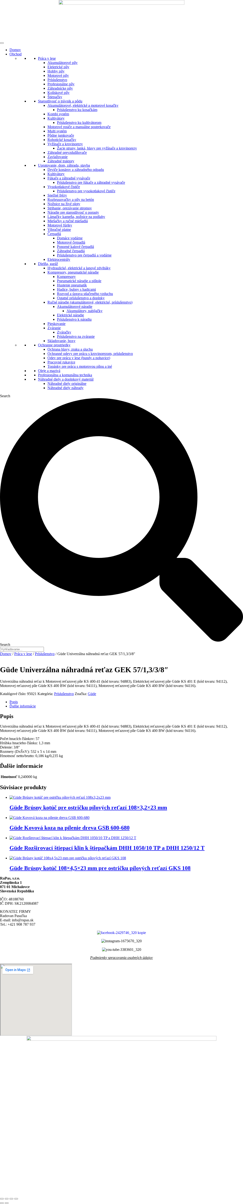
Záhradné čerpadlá (71, 251)
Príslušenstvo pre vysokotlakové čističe (86, 191)
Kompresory (66, 277)
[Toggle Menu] (2, 43)
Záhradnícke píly (60, 88)
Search (5, 396)
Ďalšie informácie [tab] (22, 706)
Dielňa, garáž (48, 264)
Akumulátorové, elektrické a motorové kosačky (82, 105)
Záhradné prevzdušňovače (67, 152)
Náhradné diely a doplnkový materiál (65, 379)
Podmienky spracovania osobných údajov (121, 958)
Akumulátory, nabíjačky (84, 311)
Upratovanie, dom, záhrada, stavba (64, 165)
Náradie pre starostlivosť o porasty (73, 212)
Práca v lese (47, 58)
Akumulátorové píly (62, 63)
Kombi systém (58, 114)
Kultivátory (56, 118)
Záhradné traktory (60, 161)
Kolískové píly (58, 93)
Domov (15, 50)
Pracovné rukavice (61, 362)
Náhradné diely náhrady (65, 388)
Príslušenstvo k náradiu (74, 319)
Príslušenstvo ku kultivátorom (79, 123)
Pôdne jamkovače (60, 135)
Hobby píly (56, 71)
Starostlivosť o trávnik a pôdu (60, 101)
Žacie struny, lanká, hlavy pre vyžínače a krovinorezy (97, 148)
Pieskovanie (56, 324)
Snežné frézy (57, 195)
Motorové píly (58, 75)
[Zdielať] (11, 1198)
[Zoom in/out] (2, 1198)
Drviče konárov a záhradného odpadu (75, 170)
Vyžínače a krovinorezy (65, 144)
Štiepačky (54, 97)
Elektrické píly (58, 67)
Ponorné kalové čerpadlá (75, 247)
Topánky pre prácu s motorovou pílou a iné (79, 366)
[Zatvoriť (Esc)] (16, 1198)
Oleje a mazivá (49, 371)
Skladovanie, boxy (61, 341)
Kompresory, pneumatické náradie (73, 272)
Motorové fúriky (59, 225)
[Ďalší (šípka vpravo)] (7, 1203)
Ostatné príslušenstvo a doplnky (81, 298)
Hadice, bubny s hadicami (76, 289)
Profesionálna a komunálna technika (65, 375)
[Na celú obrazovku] (7, 1198)
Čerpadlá (54, 234)
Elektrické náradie (70, 315)
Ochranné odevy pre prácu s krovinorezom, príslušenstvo (90, 354)
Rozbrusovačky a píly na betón (70, 200)
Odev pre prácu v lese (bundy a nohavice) (78, 358)
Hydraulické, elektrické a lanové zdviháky (79, 268)
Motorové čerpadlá (71, 242)
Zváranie (54, 328)
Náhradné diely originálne (66, 384)
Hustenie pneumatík (72, 285)
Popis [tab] (13, 702)
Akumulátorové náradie (74, 307)
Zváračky (64, 332)
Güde (92, 694)
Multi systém (57, 131)
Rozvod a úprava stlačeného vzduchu (85, 294)
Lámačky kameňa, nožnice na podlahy (76, 217)
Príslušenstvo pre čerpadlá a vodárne (84, 255)
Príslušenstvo (57, 80)
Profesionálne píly (61, 84)
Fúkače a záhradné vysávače (68, 178)
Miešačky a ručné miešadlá (67, 221)
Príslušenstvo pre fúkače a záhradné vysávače (91, 182)
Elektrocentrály (58, 259)
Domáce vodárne (70, 238)
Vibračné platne (59, 229)
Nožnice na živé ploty (63, 204)
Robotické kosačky (61, 140)
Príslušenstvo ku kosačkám (77, 110)
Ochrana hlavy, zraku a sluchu (70, 349)
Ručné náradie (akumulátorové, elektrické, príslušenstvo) (89, 302)
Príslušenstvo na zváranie (76, 336)
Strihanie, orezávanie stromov (69, 208)
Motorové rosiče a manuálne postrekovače (79, 127)
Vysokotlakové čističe (63, 187)
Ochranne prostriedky (54, 345)
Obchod (15, 54)
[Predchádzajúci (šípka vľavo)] (2, 1203)
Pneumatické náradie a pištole (79, 281)
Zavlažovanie (57, 157)
